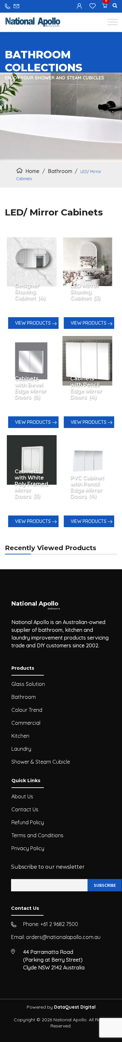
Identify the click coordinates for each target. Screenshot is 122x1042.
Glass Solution (28, 684)
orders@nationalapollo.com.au (63, 937)
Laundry (21, 749)
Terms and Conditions (37, 835)
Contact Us (24, 809)
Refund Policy (27, 822)
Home (32, 171)
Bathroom (60, 171)
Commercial (25, 723)
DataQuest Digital (75, 1007)
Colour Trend (26, 710)
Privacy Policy (27, 848)
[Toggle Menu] (112, 22)
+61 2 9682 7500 (59, 924)
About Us (22, 796)
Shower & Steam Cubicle (40, 761)
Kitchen (20, 736)
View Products (33, 323)
